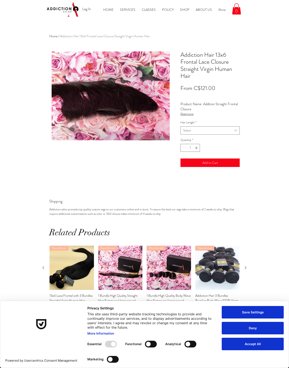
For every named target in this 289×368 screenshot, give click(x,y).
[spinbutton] (190, 148)
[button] (236, 9)
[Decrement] (183, 148)
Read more (187, 114)
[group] (144, 279)
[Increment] (196, 148)
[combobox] (210, 130)
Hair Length (188, 122)
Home (53, 36)
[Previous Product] (43, 267)
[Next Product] (245, 267)
